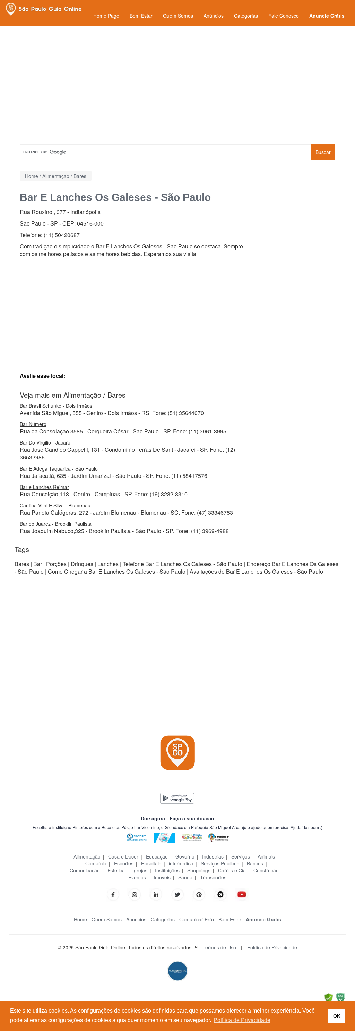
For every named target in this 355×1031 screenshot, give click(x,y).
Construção (266, 870)
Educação (157, 856)
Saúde (185, 877)
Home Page (106, 15)
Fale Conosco (283, 15)
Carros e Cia (232, 870)
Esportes (123, 863)
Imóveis (162, 877)
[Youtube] (242, 894)
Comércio (95, 863)
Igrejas (139, 870)
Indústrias (213, 856)
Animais (266, 856)
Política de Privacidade (272, 947)
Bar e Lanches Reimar (44, 486)
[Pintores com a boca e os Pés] (136, 837)
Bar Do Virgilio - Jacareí (46, 442)
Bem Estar (141, 15)
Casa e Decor (123, 856)
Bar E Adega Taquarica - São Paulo (59, 468)
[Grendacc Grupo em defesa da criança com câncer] (192, 837)
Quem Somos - (108, 919)
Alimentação (87, 856)
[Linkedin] (159, 894)
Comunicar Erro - (198, 919)
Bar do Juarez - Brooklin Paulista (56, 523)
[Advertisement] (177, 85)
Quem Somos (178, 15)
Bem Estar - (231, 919)
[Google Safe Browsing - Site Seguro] (328, 997)
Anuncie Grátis (327, 15)
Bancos (255, 863)
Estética (116, 870)
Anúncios (214, 15)
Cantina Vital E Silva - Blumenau (55, 505)
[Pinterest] (199, 894)
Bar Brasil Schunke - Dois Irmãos (56, 405)
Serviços (240, 856)
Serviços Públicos (220, 863)
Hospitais (151, 863)
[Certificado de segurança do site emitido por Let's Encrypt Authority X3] (340, 997)
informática (181, 863)
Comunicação (85, 870)
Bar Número (33, 424)
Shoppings (198, 870)
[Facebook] (113, 894)
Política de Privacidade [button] (242, 1020)
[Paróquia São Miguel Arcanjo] (218, 837)
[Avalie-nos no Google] (220, 894)
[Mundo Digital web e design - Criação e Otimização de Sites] (177, 970)
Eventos (137, 877)
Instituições (167, 870)
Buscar (323, 152)
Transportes (213, 877)
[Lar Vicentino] (164, 837)
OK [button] (336, 1016)
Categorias (246, 15)
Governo (184, 856)
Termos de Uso (219, 947)
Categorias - (164, 919)
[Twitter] (177, 894)
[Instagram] (134, 894)
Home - (82, 919)
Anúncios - (137, 919)
